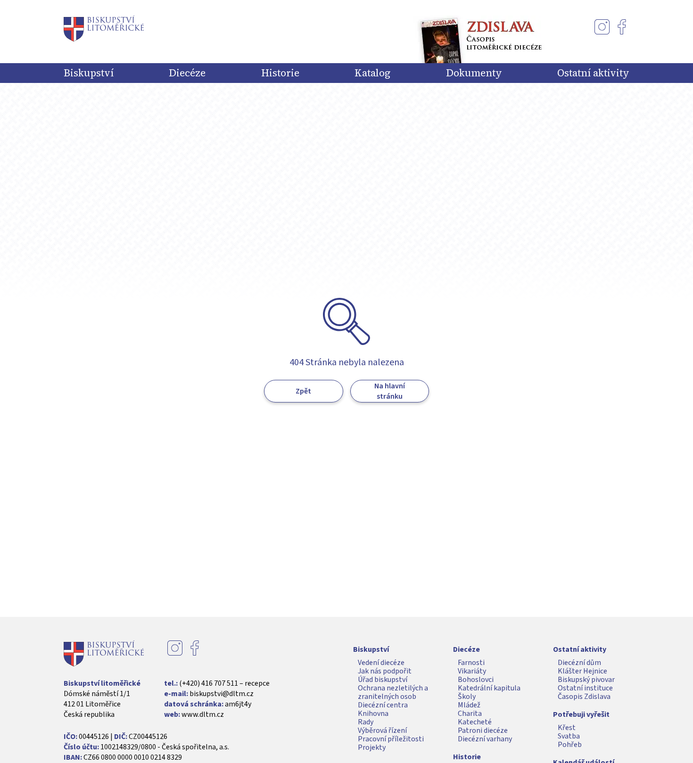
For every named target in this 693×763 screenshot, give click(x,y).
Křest (567, 727)
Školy (467, 696)
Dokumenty (474, 73)
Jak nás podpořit (385, 671)
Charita (470, 713)
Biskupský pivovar (586, 679)
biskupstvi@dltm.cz (222, 694)
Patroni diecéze (483, 730)
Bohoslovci (476, 679)
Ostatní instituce (585, 688)
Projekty (372, 747)
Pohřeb (570, 744)
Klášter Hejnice (582, 671)
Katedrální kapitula (489, 688)
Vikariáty (472, 671)
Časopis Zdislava (584, 696)
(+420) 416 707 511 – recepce (224, 683)
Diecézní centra (383, 705)
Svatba (569, 736)
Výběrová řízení (382, 730)
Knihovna (373, 713)
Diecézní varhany (485, 739)
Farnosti (471, 662)
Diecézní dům (579, 662)
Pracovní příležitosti (391, 739)
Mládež (469, 705)
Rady (365, 722)
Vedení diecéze (381, 662)
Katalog (372, 73)
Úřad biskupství (382, 679)
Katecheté (475, 722)
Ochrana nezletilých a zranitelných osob (393, 692)
